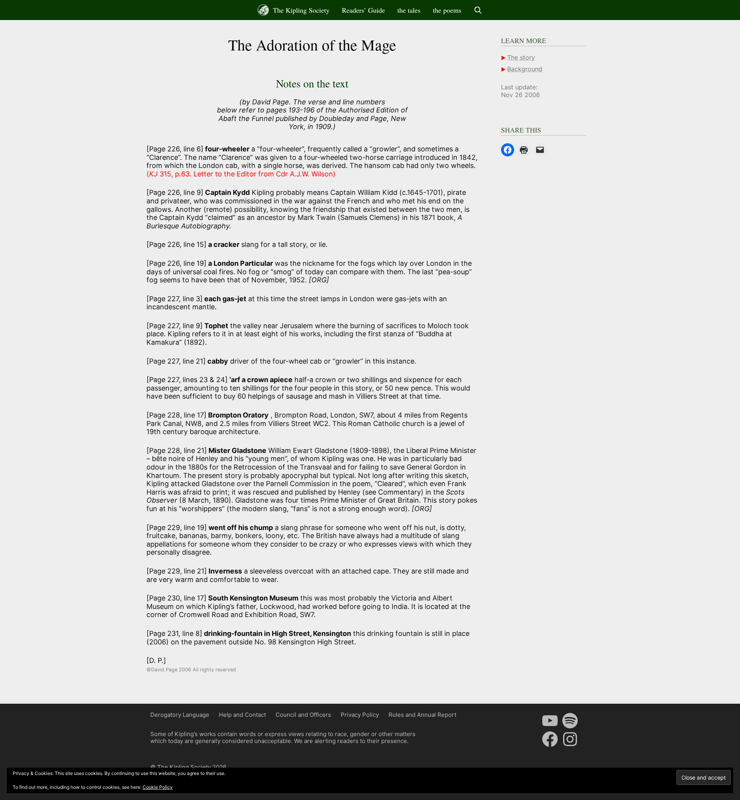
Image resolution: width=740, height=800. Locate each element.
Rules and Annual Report (422, 714)
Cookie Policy (158, 787)
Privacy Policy (360, 714)
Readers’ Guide (363, 10)
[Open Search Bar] (478, 10)
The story (521, 57)
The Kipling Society (300, 10)
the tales (408, 10)
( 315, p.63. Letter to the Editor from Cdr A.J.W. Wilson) (241, 174)
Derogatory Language (179, 714)
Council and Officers (303, 714)
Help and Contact (242, 714)
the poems (447, 10)
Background (524, 69)
